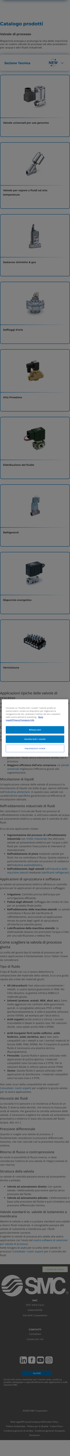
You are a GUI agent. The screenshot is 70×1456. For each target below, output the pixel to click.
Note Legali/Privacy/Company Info (24, 719)
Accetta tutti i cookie (35, 739)
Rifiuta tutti (35, 730)
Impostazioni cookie (35, 748)
